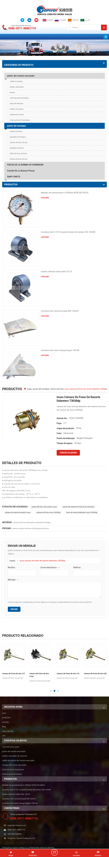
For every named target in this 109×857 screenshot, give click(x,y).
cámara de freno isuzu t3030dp (48, 512)
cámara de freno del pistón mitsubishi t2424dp (31, 522)
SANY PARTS (13, 176)
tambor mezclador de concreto (14, 756)
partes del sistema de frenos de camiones (78, 507)
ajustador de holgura (18, 137)
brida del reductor (16, 104)
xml (3, 736)
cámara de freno (16, 131)
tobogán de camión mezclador (14, 765)
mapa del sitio (7, 731)
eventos (5, 722)
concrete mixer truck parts (13, 769)
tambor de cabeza (17, 109)
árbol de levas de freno (18, 154)
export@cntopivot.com (17, 825)
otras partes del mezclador (20, 120)
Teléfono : (77, 567)
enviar (14, 609)
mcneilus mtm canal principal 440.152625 (59, 311)
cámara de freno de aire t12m (39, 674)
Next (1, 685)
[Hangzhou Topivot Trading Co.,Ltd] (54, 10)
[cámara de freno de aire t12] (13, 655)
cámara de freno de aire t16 (68, 673)
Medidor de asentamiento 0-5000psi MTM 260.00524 (64, 193)
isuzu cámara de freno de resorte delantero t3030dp (42, 561)
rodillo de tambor (16, 81)
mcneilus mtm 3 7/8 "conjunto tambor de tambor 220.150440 (68, 232)
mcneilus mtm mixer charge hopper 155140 (60, 350)
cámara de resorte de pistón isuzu (18, 512)
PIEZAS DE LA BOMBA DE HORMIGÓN (25, 164)
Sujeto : (13, 561)
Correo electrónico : (49, 567)
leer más (45, 198)
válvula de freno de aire (19, 142)
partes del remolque (16, 126)
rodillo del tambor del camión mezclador (18, 760)
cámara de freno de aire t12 (13, 673)
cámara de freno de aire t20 (95, 673)
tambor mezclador (17, 87)
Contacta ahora (68, 453)
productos (6, 717)
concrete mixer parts (10, 747)
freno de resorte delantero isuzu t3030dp (81, 512)
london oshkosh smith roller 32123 (56, 271)
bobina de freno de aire (18, 159)
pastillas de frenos (17, 148)
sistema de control (17, 115)
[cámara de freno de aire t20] (95, 655)
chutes (12, 92)
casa (4, 713)
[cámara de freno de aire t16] (68, 655)
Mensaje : (13, 580)
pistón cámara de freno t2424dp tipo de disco (30, 528)
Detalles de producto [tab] (21, 463)
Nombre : (12, 567)
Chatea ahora (56, 852)
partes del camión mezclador (20, 76)
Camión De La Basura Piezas (21, 170)
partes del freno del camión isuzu (44, 507)
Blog (4, 727)
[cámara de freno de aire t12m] (40, 655)
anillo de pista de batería (19, 98)
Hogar (29, 389)
